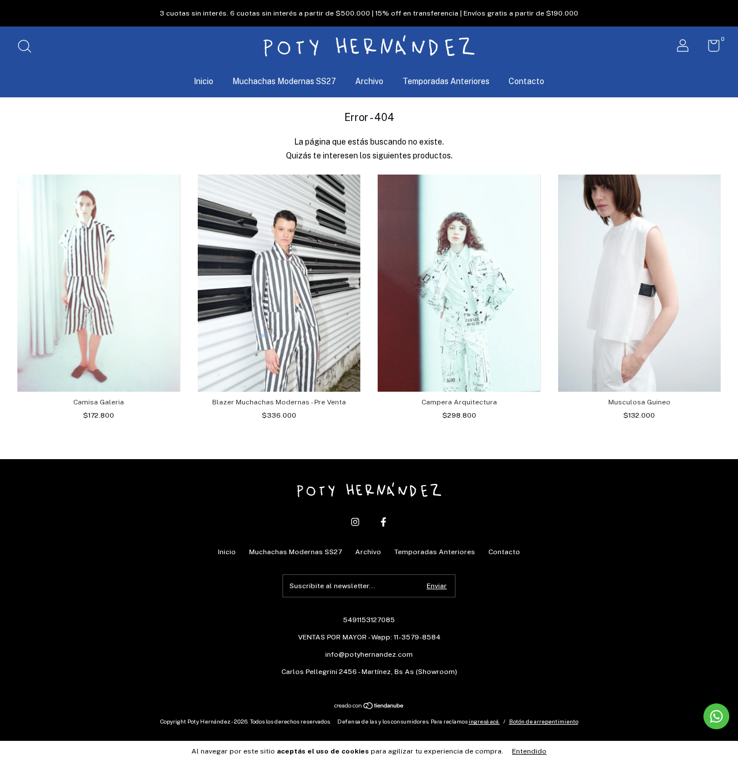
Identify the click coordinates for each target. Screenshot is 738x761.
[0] (709, 48)
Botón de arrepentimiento (543, 721)
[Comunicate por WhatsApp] (716, 716)
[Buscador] (28, 48)
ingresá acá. (484, 721)
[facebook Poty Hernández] (383, 522)
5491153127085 (369, 620)
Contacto (526, 81)
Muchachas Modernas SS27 (284, 81)
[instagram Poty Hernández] (355, 522)
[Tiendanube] (369, 706)
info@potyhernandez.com (369, 654)
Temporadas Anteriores (446, 81)
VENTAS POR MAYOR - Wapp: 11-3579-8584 (369, 637)
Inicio (203, 81)
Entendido (529, 751)
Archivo (369, 81)
